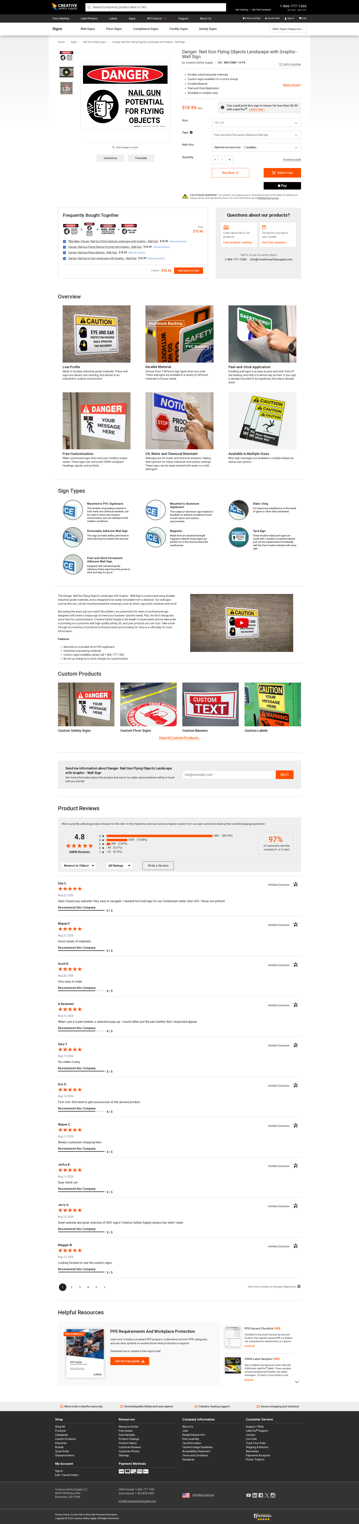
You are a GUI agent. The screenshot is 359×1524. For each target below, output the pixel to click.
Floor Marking (61, 18)
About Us (205, 18)
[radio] (177, 836)
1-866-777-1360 (293, 6)
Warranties (252, 1451)
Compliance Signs (145, 29)
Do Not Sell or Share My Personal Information (94, 1514)
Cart (304, 18)
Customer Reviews (130, 1447)
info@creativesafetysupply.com (271, 259)
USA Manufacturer (203, 1495)
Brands (59, 1447)
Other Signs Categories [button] (286, 28)
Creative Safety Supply (85, 1518)
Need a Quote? (292, 85)
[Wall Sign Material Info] (191, 132)
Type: (186, 132)
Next (297, 1381)
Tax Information (191, 1443)
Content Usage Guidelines (197, 1447)
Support (183, 18)
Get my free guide (127, 1361)
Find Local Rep (252, 18)
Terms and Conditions (195, 1455)
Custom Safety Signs (74, 730)
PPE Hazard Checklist (259, 1328)
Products (60, 1430)
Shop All (60, 1426)
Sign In (290, 18)
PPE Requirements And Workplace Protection (152, 1331)
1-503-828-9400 (144, 1493)
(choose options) (178, 241)
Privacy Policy (62, 1514)
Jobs (185, 1430)
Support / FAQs (255, 1426)
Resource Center (129, 1426)
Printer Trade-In (255, 1459)
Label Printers (89, 18)
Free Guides (126, 1430)
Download (250, 1346)
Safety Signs (208, 29)
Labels (113, 18)
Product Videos (128, 1443)
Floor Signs (114, 29)
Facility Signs (179, 29)
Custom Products (79, 673)
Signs (132, 18)
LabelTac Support (257, 1430)
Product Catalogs (129, 1438)
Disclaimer (188, 1459)
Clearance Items (64, 1455)
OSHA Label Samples (258, 1359)
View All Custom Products (178, 738)
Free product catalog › (238, 242)
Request (249, 1380)
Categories (61, 1434)
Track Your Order (256, 1443)
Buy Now (228, 173)
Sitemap (124, 1455)
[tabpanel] (258, 1337)
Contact (250, 1434)
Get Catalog (241, 9)
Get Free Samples (261, 9)
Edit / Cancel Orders (67, 1475)
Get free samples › (274, 242)
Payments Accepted (258, 1455)
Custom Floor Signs (135, 730)
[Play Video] (66, 72)
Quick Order (274, 18)
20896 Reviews (83, 852)
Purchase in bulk (292, 159)
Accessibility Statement (196, 1451)
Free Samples (127, 1434)
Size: (185, 120)
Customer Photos (129, 1451)
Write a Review (158, 865)
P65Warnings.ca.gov (268, 198)
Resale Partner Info (193, 1434)
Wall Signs (88, 29)
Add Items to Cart (188, 270)
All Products (154, 18)
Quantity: (188, 157)
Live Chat (251, 1438)
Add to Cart (285, 173)
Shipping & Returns (257, 1447)
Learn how (256, 109)
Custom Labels (256, 730)
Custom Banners (195, 730)
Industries (61, 1443)
